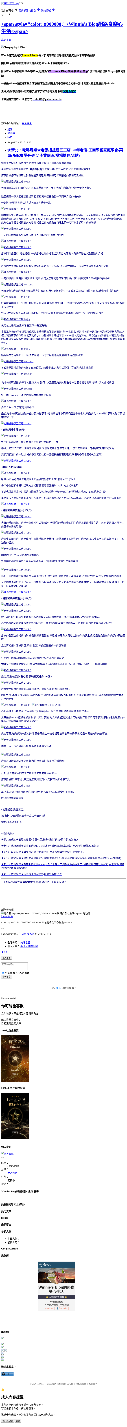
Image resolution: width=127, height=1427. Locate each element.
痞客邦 (25, 934)
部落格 (11, 133)
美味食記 (25, 942)
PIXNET (40, 1384)
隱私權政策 (81, 1384)
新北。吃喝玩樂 (29, 946)
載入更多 (6, 958)
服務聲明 (93, 1384)
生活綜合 (27, 123)
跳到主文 (6, 39)
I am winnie (7, 916)
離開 (18, 1421)
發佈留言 (6, 977)
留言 (32, 934)
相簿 (9, 129)
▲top (4, 951)
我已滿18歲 (7, 1421)
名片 (9, 137)
